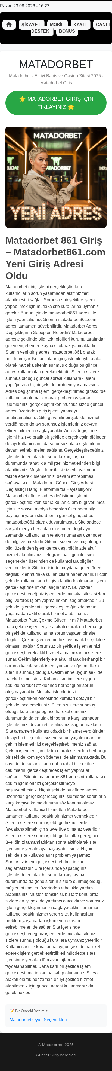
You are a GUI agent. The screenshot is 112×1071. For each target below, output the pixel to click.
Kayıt (80, 24)
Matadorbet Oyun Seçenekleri (38, 1019)
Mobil (57, 24)
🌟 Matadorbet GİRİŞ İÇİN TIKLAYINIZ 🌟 (56, 103)
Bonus (67, 31)
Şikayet (31, 24)
